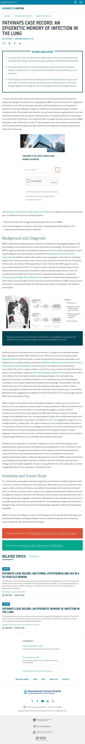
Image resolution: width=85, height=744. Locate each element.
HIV (3, 592)
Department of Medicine (43, 212)
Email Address (31, 170)
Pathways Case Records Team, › (38, 670)
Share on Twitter (10, 43)
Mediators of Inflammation (52, 362)
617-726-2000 (57, 707)
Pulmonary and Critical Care (23, 16)
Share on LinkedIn (20, 43)
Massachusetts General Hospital (9, 2)
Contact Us (66, 679)
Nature (51, 420)
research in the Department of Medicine (41, 545)
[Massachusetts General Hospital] (42, 692)
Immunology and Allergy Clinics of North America (23, 277)
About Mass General (22, 679)
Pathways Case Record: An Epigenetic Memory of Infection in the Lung (40, 610)
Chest (45, 264)
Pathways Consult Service (16, 212)
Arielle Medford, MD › (33, 645)
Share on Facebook (15, 43)
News (43, 679)
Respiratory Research (11, 359)
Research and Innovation (43, 16)
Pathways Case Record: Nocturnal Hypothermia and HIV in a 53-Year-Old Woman (40, 575)
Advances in (13, 8)
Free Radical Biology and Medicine (47, 372)
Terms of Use (53, 679)
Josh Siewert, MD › (32, 657)
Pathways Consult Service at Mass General (53, 533)
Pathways (7, 16)
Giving (35, 679)
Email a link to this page (4, 43)
